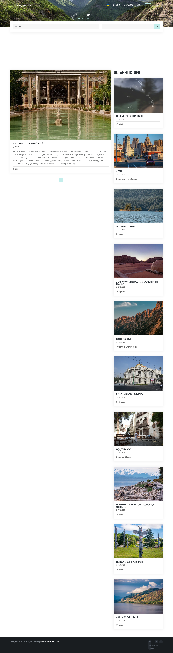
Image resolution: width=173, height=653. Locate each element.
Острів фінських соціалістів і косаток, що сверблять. (135, 505)
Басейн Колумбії (123, 338)
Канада (121, 123)
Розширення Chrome (149, 647)
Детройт (119, 171)
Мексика (121, 402)
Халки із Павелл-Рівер (126, 226)
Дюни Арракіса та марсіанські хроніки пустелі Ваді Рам (137, 282)
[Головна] (23, 5)
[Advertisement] (86, 49)
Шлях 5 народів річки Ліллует (129, 115)
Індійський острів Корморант (129, 561)
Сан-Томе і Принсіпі (125, 457)
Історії (148, 5)
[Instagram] (161, 641)
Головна (116, 5)
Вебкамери (128, 5)
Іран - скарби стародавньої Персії (28, 143)
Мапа (139, 5)
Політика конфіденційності (49, 642)
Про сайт (159, 5)
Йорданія (121, 291)
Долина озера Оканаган (127, 617)
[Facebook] (156, 641)
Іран (16, 168)
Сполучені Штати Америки (127, 179)
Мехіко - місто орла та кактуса (129, 394)
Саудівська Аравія (124, 449)
